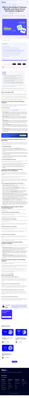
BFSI (9, 388)
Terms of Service (24, 383)
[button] (27, 2)
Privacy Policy (24, 381)
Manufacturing (10, 386)
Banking (9, 383)
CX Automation (3, 383)
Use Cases (16, 381)
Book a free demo (11, 273)
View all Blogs (14, 361)
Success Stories (17, 383)
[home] (3, 2)
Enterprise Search (4, 387)
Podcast (16, 386)
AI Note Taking (3, 389)
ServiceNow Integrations (15, 110)
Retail (9, 381)
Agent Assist (3, 381)
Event (16, 388)
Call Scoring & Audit (3, 385)
